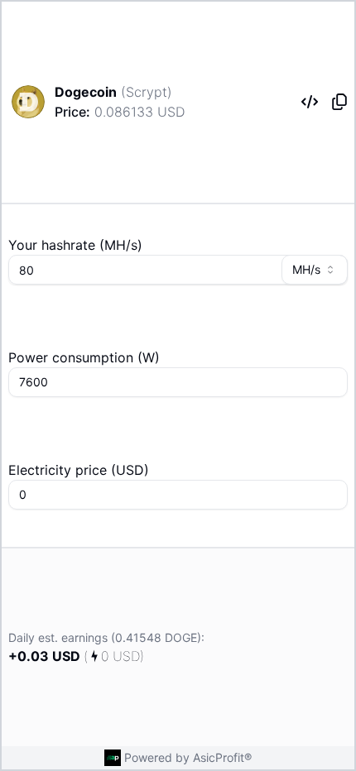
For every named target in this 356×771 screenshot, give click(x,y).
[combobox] (314, 270)
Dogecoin (86, 92)
